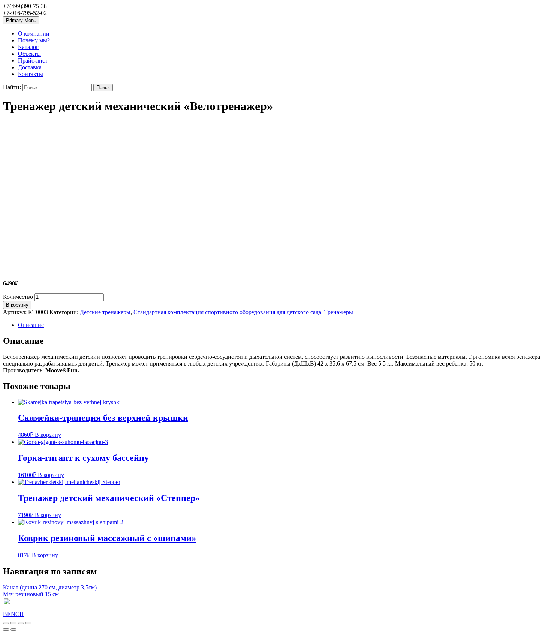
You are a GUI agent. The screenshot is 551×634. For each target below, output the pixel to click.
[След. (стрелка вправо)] (13, 629)
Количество (18, 297)
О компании (33, 33)
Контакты (30, 74)
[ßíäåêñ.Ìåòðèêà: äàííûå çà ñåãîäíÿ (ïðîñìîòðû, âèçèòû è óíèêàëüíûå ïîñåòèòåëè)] (19, 603)
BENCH (13, 614)
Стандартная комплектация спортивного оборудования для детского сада (227, 312)
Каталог (28, 47)
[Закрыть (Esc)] (6, 623)
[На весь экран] (21, 623)
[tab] (283, 325)
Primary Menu (21, 20)
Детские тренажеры (105, 312)
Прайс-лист (33, 60)
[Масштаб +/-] (28, 623)
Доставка (30, 67)
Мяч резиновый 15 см (31, 594)
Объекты (29, 54)
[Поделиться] (13, 623)
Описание (31, 325)
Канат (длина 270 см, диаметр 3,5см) (50, 587)
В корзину (17, 305)
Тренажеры (338, 312)
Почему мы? (34, 40)
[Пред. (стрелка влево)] (6, 629)
